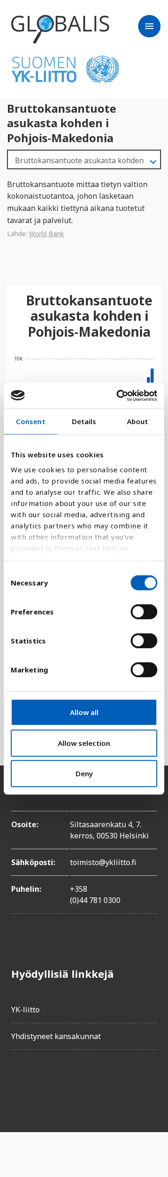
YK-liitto (25, 1009)
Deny (84, 773)
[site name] (60, 29)
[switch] (144, 611)
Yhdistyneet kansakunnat (56, 1036)
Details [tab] (84, 421)
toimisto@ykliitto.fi (103, 862)
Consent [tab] (30, 421)
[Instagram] (70, 1083)
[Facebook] (18, 1083)
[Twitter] (44, 1083)
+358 (78, 889)
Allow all (84, 712)
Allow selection (84, 743)
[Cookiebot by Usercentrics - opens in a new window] (118, 396)
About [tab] (137, 421)
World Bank (46, 233)
